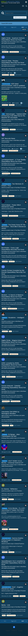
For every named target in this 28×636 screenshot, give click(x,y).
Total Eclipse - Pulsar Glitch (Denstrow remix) (11, 206)
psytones (3, 87)
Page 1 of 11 (14, 27)
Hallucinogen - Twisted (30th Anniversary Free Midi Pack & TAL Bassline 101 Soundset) (13, 115)
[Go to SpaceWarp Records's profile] (3, 34)
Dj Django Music (5, 438)
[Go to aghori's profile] (3, 408)
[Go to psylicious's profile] (3, 485)
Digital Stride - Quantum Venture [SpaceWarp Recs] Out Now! (13, 39)
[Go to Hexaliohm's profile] (3, 314)
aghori (3, 415)
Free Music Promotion (20, 187)
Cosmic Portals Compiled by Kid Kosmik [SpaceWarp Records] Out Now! (13, 272)
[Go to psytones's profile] (3, 80)
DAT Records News (8, 138)
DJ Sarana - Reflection (9, 489)
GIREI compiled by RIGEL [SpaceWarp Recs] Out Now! (11, 364)
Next (23, 27)
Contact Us (14, 630)
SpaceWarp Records (6, 41)
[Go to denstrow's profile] (3, 110)
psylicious (3, 490)
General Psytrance (19, 543)
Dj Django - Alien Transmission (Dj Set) (10, 435)
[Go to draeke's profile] (3, 134)
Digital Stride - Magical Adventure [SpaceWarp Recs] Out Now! (13, 341)
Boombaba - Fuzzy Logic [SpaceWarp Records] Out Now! (12, 248)
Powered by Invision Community (14, 633)
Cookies (20, 630)
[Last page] (26, 27)
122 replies (16, 103)
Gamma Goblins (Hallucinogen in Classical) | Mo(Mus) (12, 540)
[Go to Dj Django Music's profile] (3, 430)
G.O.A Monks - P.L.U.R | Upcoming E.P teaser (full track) (13, 509)
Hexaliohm (4, 321)
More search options (20, 17)
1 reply (10, 72)
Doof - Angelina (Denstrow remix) (12, 588)
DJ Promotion (21, 438)
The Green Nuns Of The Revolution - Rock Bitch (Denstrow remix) (13, 226)
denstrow (3, 119)
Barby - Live (5, 605)
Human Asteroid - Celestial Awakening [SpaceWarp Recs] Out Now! (13, 387)
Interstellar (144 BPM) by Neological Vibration (10, 412)
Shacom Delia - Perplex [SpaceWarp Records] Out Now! (12, 62)
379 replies (15, 148)
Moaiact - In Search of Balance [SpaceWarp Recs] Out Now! (12, 296)
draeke (3, 140)
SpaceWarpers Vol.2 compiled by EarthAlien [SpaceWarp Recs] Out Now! (13, 563)
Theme (7, 630)
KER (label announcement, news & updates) (13, 84)
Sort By (24, 29)
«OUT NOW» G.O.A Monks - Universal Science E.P (12, 462)
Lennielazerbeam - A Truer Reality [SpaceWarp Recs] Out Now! (13, 160)
